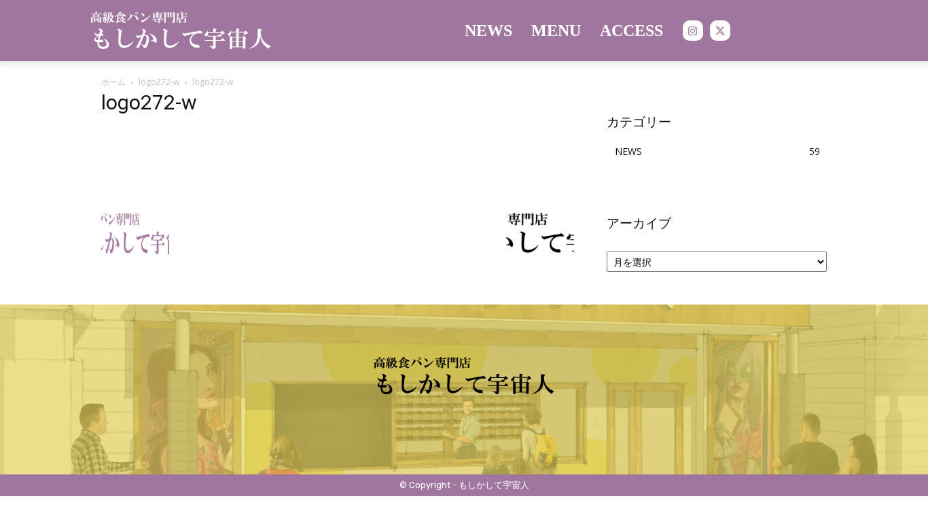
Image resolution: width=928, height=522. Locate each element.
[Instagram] (693, 30)
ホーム (113, 82)
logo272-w (159, 82)
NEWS (628, 151)
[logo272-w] (193, 186)
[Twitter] (720, 30)
